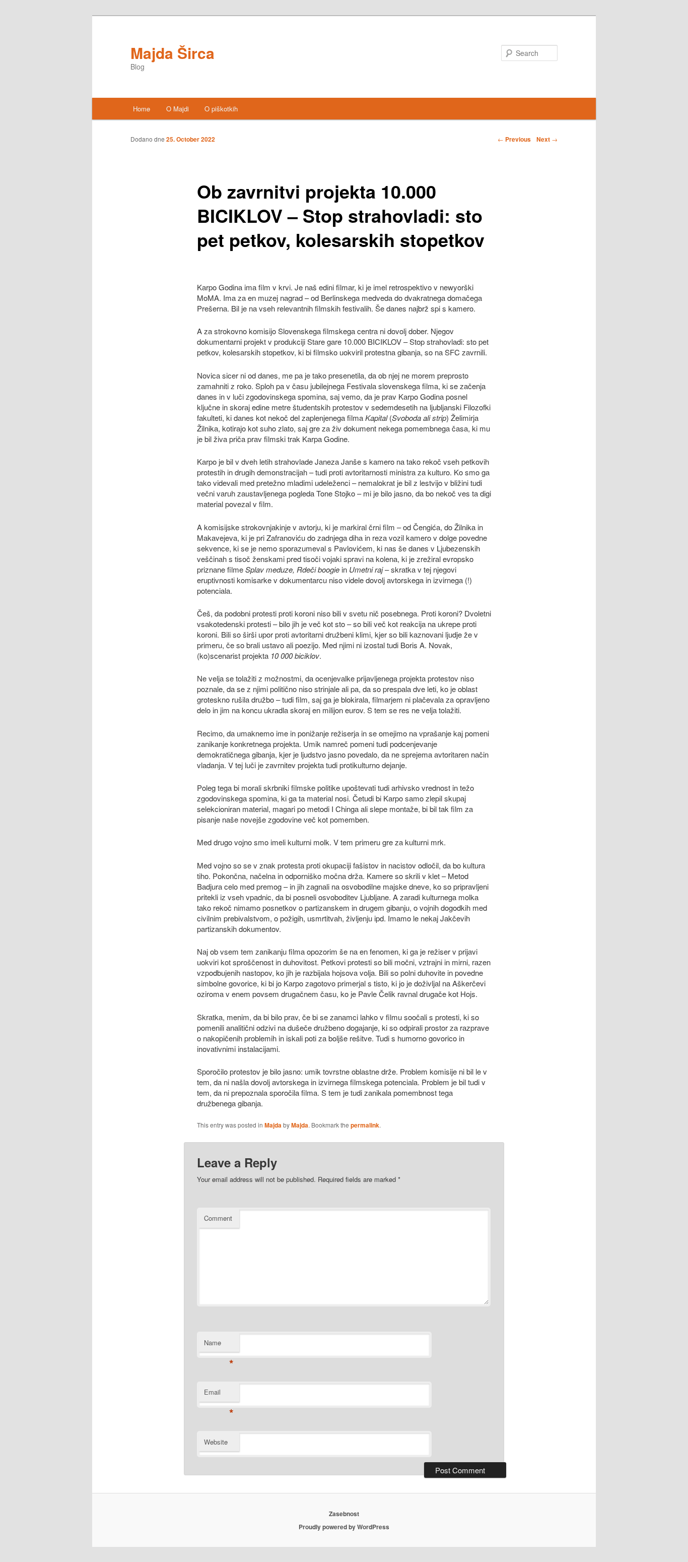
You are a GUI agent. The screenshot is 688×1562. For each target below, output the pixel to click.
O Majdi (177, 108)
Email (219, 1394)
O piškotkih (221, 108)
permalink (365, 1125)
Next (547, 139)
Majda (273, 1125)
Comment (218, 1218)
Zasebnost (344, 1513)
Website (216, 1442)
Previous (514, 139)
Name (219, 1345)
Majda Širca (172, 53)
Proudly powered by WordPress (344, 1526)
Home (141, 108)
